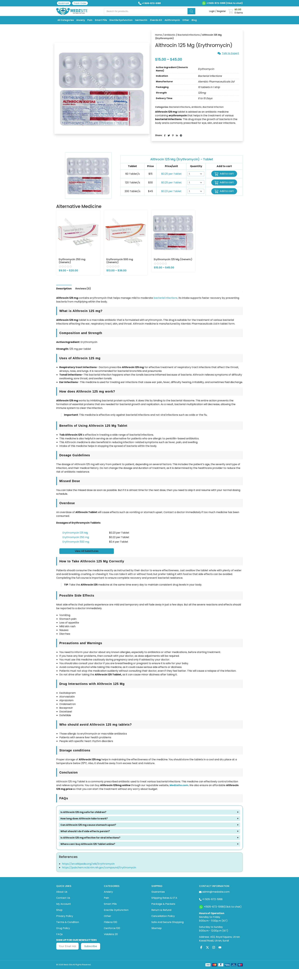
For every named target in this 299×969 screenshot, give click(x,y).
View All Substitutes (86, 551)
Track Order (80, 3)
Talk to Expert (230, 53)
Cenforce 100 (112, 928)
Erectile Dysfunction (121, 20)
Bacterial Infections (189, 34)
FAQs (59, 934)
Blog (194, 20)
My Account (63, 904)
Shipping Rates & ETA (164, 898)
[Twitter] (207, 947)
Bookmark (63, 3)
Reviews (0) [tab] (83, 288)
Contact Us (63, 898)
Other (185, 20)
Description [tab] (64, 288)
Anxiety (80, 20)
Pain (89, 20)
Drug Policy (63, 928)
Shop (59, 910)
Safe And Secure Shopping (167, 922)
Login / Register (217, 11)
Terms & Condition (67, 922)
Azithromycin (172, 20)
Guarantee (158, 892)
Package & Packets (163, 904)
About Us (61, 892)
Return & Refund (161, 910)
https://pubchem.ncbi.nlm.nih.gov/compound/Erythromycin (99, 867)
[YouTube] (220, 947)
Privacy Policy (64, 916)
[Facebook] (201, 947)
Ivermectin (141, 20)
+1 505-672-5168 (151, 3)
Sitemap (156, 928)
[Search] (191, 11)
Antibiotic (169, 34)
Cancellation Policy (163, 916)
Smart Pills (101, 20)
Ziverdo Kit (156, 20)
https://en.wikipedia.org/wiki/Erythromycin (88, 864)
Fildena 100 (110, 922)
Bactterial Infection (213, 107)
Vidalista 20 (111, 934)
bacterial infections (165, 298)
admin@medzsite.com (216, 892)
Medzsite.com (179, 785)
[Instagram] (213, 947)
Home (158, 34)
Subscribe (90, 946)
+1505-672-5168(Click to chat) (223, 907)
